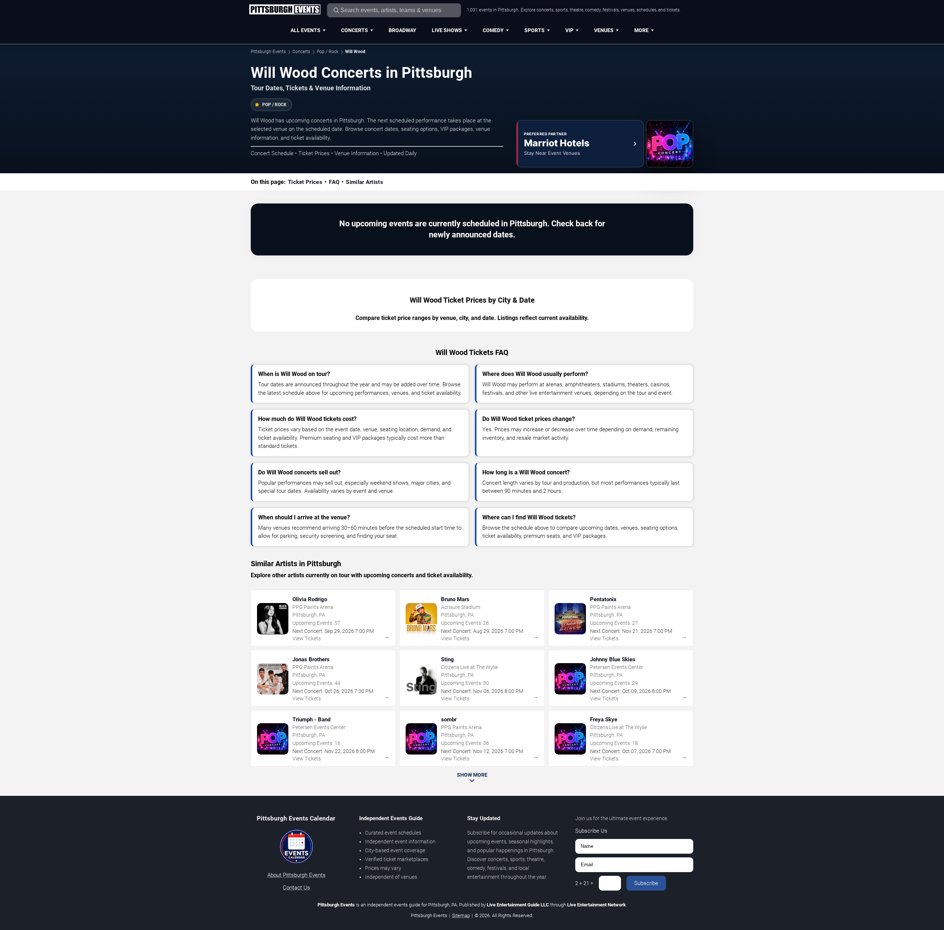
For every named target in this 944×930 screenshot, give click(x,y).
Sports (534, 30)
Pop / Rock (328, 51)
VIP (569, 30)
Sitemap (461, 915)
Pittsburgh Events (268, 51)
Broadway (402, 30)
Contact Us (296, 887)
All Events (305, 30)
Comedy (493, 30)
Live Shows (447, 30)
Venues (604, 30)
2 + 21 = (584, 883)
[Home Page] (284, 10)
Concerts (354, 30)
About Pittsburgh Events (296, 875)
